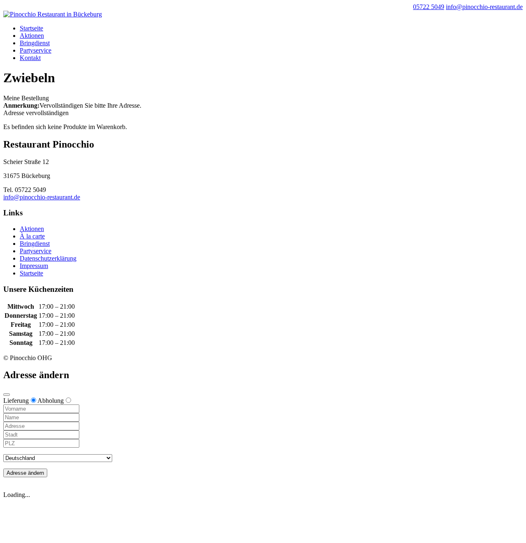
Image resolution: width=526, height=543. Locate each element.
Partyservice (35, 50)
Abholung (50, 400)
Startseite (31, 28)
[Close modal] (6, 394)
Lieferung (16, 400)
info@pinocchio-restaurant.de (41, 197)
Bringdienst (35, 42)
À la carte (32, 236)
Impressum (34, 265)
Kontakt (30, 57)
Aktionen (32, 35)
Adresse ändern (25, 473)
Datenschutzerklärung (48, 258)
